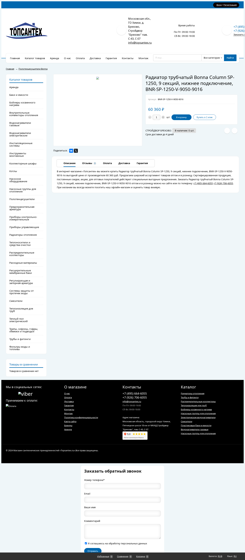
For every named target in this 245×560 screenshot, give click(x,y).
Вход (219, 4)
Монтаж (68, 413)
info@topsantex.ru (140, 42)
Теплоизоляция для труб (194, 405)
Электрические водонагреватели (198, 417)
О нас (67, 393)
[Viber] (25, 393)
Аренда (68, 429)
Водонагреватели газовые (194, 429)
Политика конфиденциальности (81, 417)
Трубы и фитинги (189, 397)
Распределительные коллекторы (198, 401)
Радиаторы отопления (192, 393)
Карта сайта (70, 421)
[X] (76, 151)
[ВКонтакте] (71, 151)
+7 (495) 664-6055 (203, 183)
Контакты (69, 409)
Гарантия (69, 405)
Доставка (69, 401)
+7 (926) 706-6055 (223, 183)
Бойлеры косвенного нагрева (196, 409)
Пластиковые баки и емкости (196, 425)
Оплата (68, 397)
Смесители (186, 421)
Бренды (68, 425)
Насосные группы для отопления (198, 413)
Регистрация (230, 4)
